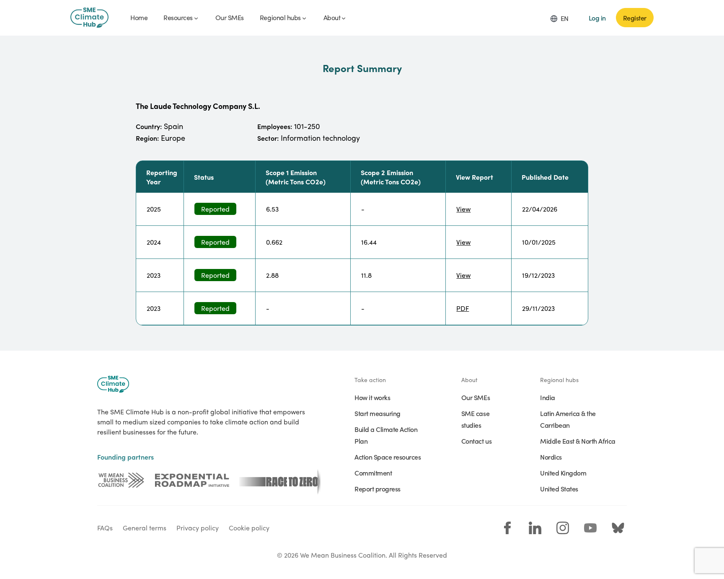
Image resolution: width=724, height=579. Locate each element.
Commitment (373, 472)
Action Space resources (387, 456)
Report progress (377, 488)
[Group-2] (192, 480)
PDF (462, 308)
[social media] (507, 528)
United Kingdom (563, 472)
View (463, 208)
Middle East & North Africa (577, 440)
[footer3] (280, 480)
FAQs (105, 527)
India (547, 397)
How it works (372, 397)
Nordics (551, 456)
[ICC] (121, 480)
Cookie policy (249, 527)
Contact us (476, 440)
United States (559, 488)
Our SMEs (475, 397)
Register (634, 17)
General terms (144, 527)
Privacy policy (197, 527)
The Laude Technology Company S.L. (198, 106)
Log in (597, 17)
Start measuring (377, 413)
